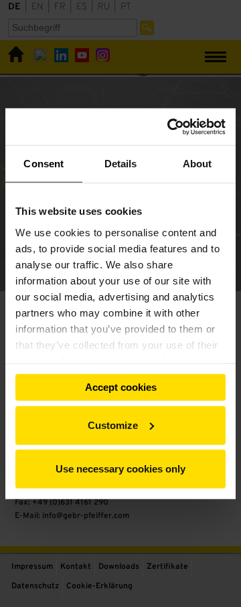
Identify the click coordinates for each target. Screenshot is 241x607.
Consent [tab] (43, 163)
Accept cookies (121, 387)
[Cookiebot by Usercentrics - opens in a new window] (170, 126)
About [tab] (197, 163)
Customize (113, 424)
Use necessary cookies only (120, 468)
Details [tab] (120, 163)
